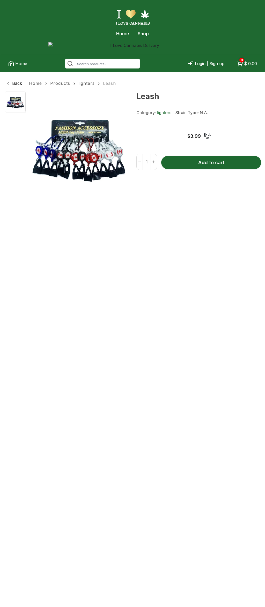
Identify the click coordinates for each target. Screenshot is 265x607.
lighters (86, 83)
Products (60, 83)
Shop (143, 33)
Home (122, 33)
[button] (14, 83)
